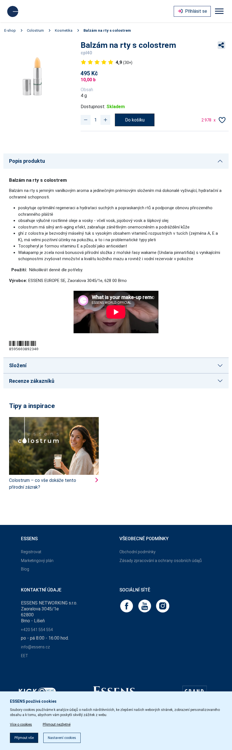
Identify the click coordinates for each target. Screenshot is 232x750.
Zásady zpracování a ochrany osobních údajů (160, 560)
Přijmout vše (24, 738)
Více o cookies (21, 725)
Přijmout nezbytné (56, 725)
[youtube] (145, 605)
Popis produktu (27, 161)
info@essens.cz (35, 647)
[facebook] (127, 605)
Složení (18, 365)
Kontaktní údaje (41, 590)
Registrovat (31, 552)
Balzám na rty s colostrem (107, 30)
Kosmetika (63, 30)
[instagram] (163, 605)
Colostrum (35, 30)
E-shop (10, 30)
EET (24, 655)
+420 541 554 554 (37, 629)
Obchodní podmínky (137, 552)
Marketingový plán (37, 560)
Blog (25, 569)
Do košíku (135, 120)
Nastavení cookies (62, 738)
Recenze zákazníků (31, 381)
